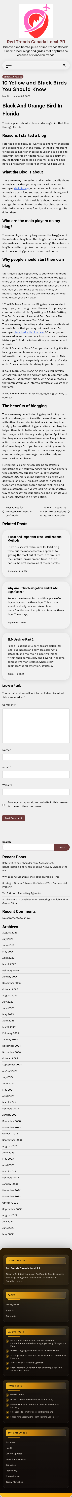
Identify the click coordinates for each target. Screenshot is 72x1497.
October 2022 (10, 1202)
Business (10, 1442)
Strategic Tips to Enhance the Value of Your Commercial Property (38, 1357)
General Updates (13, 77)
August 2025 (9, 995)
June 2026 (8, 945)
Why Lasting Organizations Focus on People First (30, 876)
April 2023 (8, 1165)
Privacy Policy (12, 1304)
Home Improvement (16, 1459)
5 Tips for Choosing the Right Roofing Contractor (34, 1417)
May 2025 (8, 1014)
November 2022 (11, 1196)
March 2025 (9, 1026)
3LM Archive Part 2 (20, 639)
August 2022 (9, 1215)
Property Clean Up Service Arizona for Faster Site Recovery (34, 1406)
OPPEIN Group (17, 1394)
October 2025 (10, 989)
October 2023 (10, 1133)
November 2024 (11, 1052)
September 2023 (12, 1139)
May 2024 (8, 1089)
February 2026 (10, 970)
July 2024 (7, 1077)
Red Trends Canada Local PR (36, 41)
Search (6, 841)
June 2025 (8, 1008)
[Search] (64, 65)
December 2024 (11, 1045)
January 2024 (10, 1114)
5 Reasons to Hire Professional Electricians (31, 1412)
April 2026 (8, 957)
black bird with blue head (29, 332)
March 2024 (9, 1102)
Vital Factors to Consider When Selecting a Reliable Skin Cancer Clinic (36, 1369)
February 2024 (10, 1108)
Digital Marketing (14, 1482)
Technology (11, 1470)
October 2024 (10, 1058)
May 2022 (8, 1234)
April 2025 (8, 1020)
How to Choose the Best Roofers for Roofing (31, 1399)
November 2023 (11, 1127)
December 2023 (11, 1121)
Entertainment (13, 1476)
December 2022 (11, 1190)
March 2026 (9, 964)
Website (7, 784)
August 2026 (9, 932)
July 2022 (7, 1221)
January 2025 (10, 1039)
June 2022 (8, 1227)
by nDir (6, 96)
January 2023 (10, 1183)
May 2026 (8, 951)
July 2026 (7, 938)
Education (11, 1465)
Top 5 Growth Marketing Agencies (22, 893)
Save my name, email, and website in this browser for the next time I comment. (38, 804)
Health (9, 1448)
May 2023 (8, 1158)
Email (6, 767)
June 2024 (8, 1083)
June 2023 (8, 1152)
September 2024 (12, 1064)
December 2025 (11, 982)
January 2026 (10, 976)
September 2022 (12, 1209)
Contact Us (11, 1316)
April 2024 (8, 1095)
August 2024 (9, 1070)
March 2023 (9, 1171)
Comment (9, 704)
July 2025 (7, 1001)
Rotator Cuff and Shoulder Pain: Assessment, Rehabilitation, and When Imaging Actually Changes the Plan (34, 866)
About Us (10, 1310)
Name (6, 749)
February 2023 (10, 1177)
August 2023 (9, 1146)
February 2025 (10, 1033)
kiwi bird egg (21, 188)
